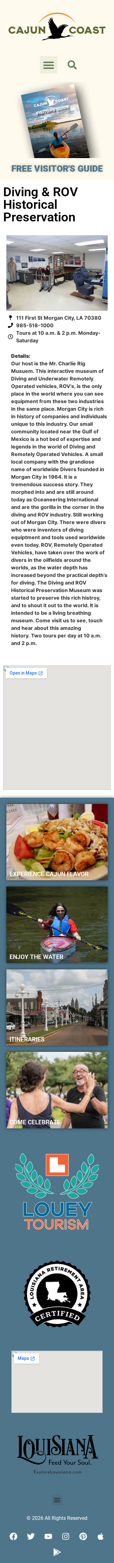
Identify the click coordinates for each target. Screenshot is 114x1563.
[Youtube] (48, 1536)
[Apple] (101, 1536)
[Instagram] (66, 1536)
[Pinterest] (83, 1536)
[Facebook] (14, 1536)
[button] (49, 65)
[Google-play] (57, 1552)
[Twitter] (31, 1536)
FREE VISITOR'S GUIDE (57, 168)
